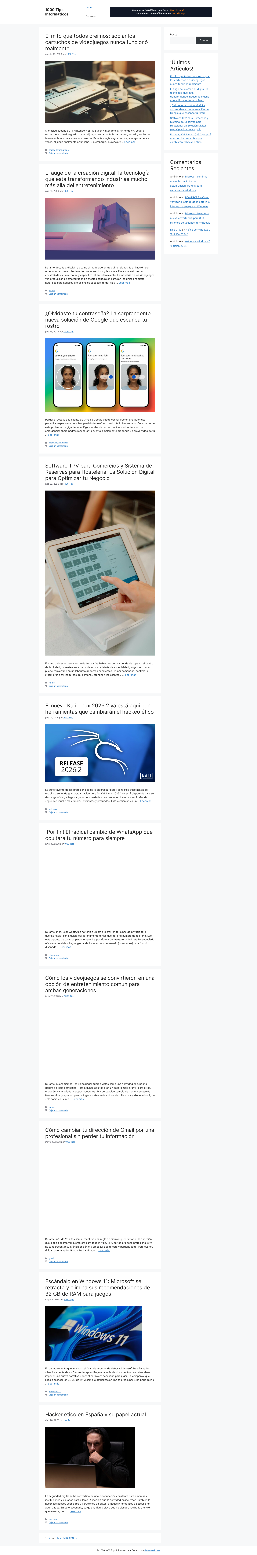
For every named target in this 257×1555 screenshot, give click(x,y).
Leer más (129, 141)
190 (59, 1537)
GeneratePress (152, 1550)
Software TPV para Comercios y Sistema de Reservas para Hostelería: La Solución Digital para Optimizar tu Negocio (99, 471)
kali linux (53, 809)
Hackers (53, 1519)
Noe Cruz (175, 229)
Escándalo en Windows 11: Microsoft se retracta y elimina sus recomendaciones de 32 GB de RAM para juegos (97, 1287)
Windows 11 (55, 1391)
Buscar (174, 34)
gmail (51, 1258)
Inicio (89, 7)
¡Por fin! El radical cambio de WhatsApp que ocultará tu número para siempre (99, 835)
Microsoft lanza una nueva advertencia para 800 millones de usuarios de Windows (190, 218)
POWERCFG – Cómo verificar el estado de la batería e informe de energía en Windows (190, 202)
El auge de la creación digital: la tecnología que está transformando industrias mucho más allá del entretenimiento (97, 179)
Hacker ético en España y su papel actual (95, 1414)
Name (52, 290)
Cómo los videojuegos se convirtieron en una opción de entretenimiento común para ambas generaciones (100, 984)
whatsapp (54, 955)
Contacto (90, 16)
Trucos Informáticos (59, 150)
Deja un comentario (58, 153)
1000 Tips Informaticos (57, 11)
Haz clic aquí (177, 10)
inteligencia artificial (58, 442)
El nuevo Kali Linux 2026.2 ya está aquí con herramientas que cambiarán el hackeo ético (99, 708)
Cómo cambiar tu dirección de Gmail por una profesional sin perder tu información (99, 1133)
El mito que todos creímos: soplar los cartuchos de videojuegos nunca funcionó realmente (96, 42)
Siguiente (70, 1537)
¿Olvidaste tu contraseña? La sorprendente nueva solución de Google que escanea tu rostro (98, 319)
